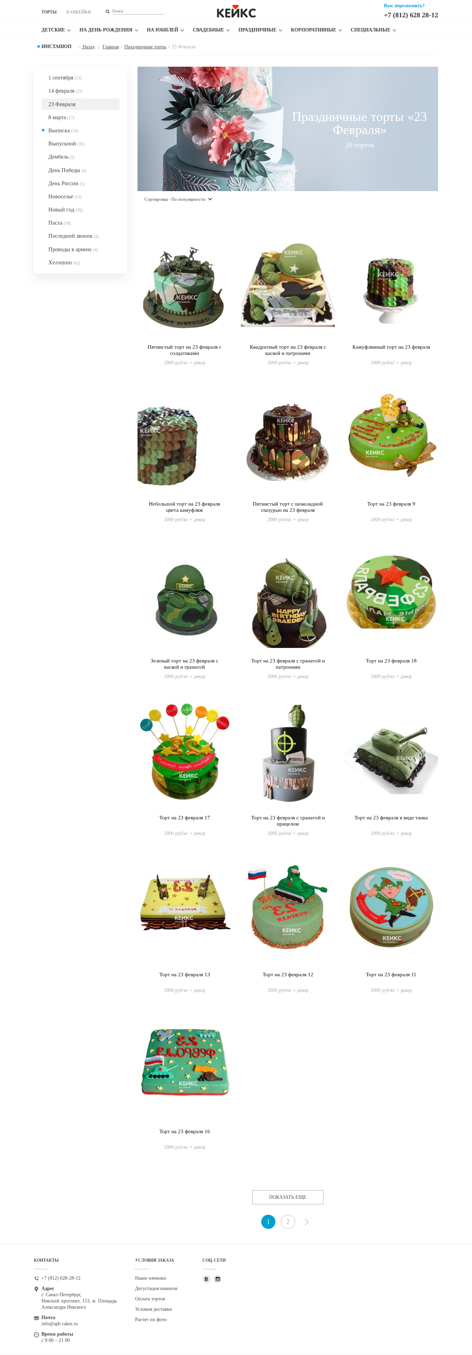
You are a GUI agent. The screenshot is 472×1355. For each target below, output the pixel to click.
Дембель (61, 157)
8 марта (61, 117)
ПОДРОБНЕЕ (184, 355)
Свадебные (208, 29)
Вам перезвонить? (404, 5)
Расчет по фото (151, 1319)
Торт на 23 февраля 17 (184, 817)
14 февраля (65, 91)
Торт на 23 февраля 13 (184, 974)
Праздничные (257, 29)
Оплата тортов (150, 1298)
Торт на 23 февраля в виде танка (391, 817)
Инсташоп (56, 46)
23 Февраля (66, 104)
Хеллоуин (64, 262)
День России (66, 183)
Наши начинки (150, 1278)
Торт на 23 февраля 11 (391, 974)
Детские (53, 29)
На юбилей (162, 29)
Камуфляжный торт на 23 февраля (391, 347)
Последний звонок (73, 236)
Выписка (63, 130)
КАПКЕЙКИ (78, 12)
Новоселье (65, 196)
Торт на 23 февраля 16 (184, 1131)
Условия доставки (153, 1309)
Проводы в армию (73, 249)
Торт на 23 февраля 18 (391, 661)
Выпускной (66, 144)
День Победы (67, 170)
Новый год (65, 210)
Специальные (370, 29)
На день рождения (105, 29)
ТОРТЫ (49, 12)
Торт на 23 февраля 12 (288, 974)
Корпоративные (313, 29)
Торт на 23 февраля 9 (391, 504)
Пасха (59, 223)
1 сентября (65, 78)
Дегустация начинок (156, 1288)
